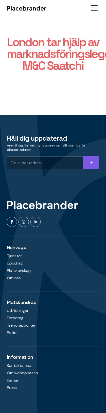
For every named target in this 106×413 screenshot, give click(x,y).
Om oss (14, 277)
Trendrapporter (21, 325)
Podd (12, 332)
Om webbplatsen (22, 372)
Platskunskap (19, 270)
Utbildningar (18, 310)
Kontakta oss (19, 365)
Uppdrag (15, 263)
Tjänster (14, 255)
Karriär (13, 380)
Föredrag (15, 317)
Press (12, 387)
